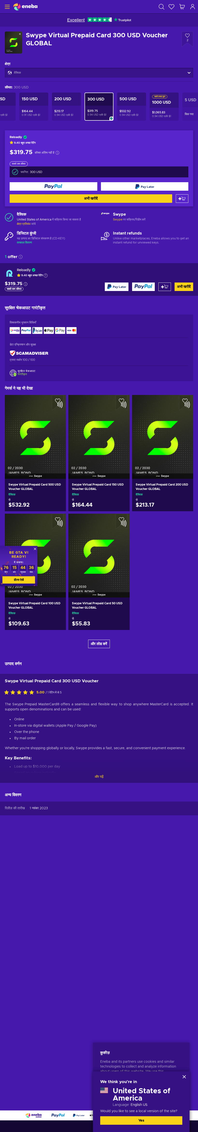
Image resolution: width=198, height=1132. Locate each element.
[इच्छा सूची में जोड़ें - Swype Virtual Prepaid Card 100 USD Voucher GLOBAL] (58, 521)
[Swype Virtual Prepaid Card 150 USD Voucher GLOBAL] (98, 430)
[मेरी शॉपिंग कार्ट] (182, 6)
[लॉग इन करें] (192, 6)
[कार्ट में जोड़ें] (182, 198)
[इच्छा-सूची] (171, 6)
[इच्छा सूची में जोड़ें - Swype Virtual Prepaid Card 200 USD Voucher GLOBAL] (185, 402)
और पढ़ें (99, 776)
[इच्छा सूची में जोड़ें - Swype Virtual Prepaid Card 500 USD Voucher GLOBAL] (58, 402)
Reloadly (24, 270)
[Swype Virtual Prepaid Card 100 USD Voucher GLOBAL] (35, 625)
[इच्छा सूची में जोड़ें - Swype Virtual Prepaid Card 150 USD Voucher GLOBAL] (121, 402)
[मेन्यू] (6, 6)
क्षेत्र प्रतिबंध (23, 223)
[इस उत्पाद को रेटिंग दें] (20, 693)
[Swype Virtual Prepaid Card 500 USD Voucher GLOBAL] (35, 430)
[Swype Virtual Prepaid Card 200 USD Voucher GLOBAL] (162, 430)
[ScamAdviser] (29, 353)
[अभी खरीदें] (53, 186)
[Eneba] (25, 6)
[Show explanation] (46, 275)
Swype (117, 219)
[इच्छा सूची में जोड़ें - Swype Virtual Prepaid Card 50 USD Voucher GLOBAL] (121, 521)
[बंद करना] (184, 1076)
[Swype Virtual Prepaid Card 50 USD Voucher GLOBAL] (98, 549)
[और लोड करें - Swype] (105, 217)
